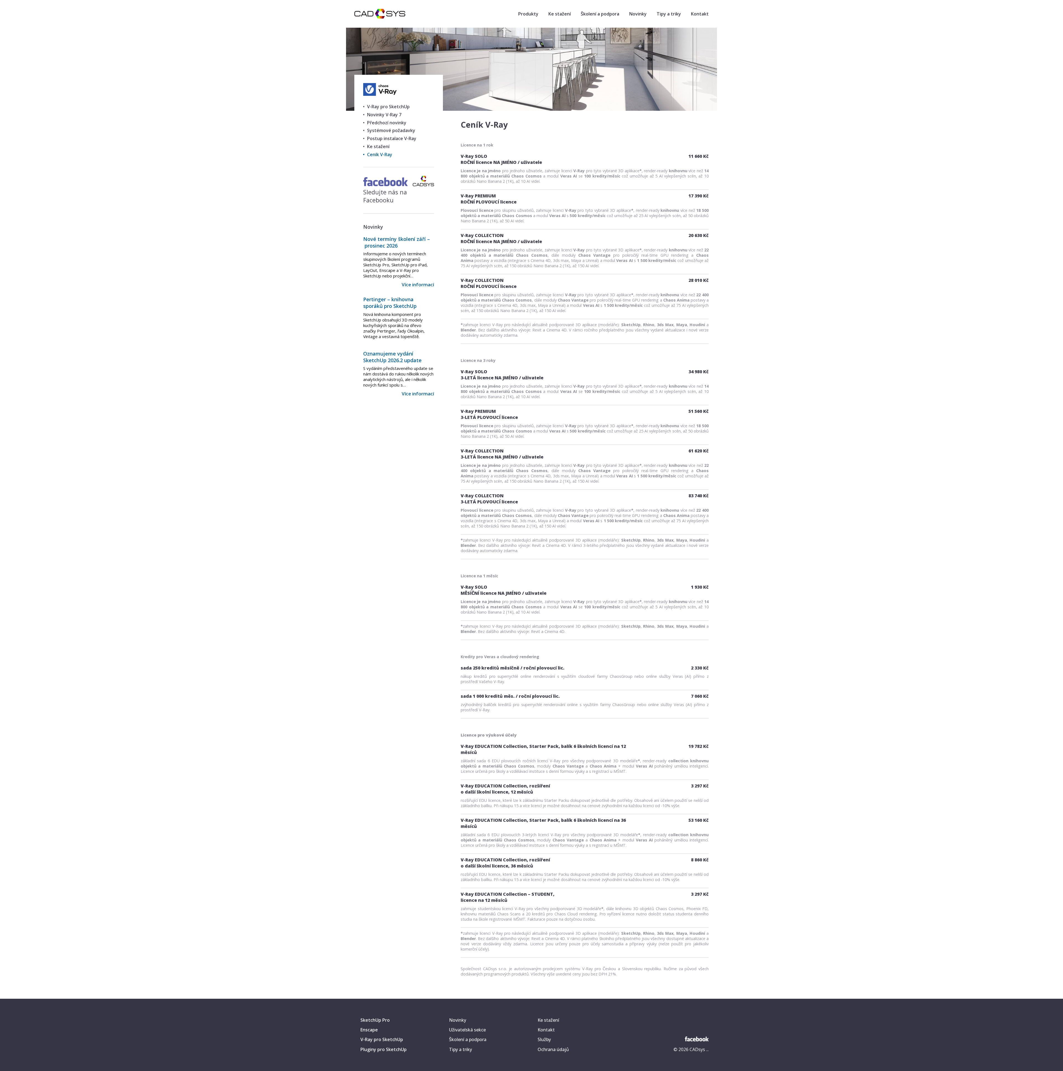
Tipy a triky (669, 14)
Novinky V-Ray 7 (384, 115)
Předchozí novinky (386, 123)
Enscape (369, 1030)
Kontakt (700, 14)
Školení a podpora (600, 14)
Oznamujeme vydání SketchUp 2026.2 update (392, 357)
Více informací (418, 284)
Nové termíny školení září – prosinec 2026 (396, 242)
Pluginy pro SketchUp (383, 1049)
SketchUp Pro (375, 1020)
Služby (544, 1039)
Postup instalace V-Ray (391, 138)
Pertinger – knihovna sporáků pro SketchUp (390, 302)
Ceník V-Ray (379, 154)
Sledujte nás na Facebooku (385, 196)
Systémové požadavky (391, 130)
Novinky (638, 14)
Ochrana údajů (553, 1049)
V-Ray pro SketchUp (388, 107)
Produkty (528, 14)
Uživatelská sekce (467, 1030)
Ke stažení (559, 14)
